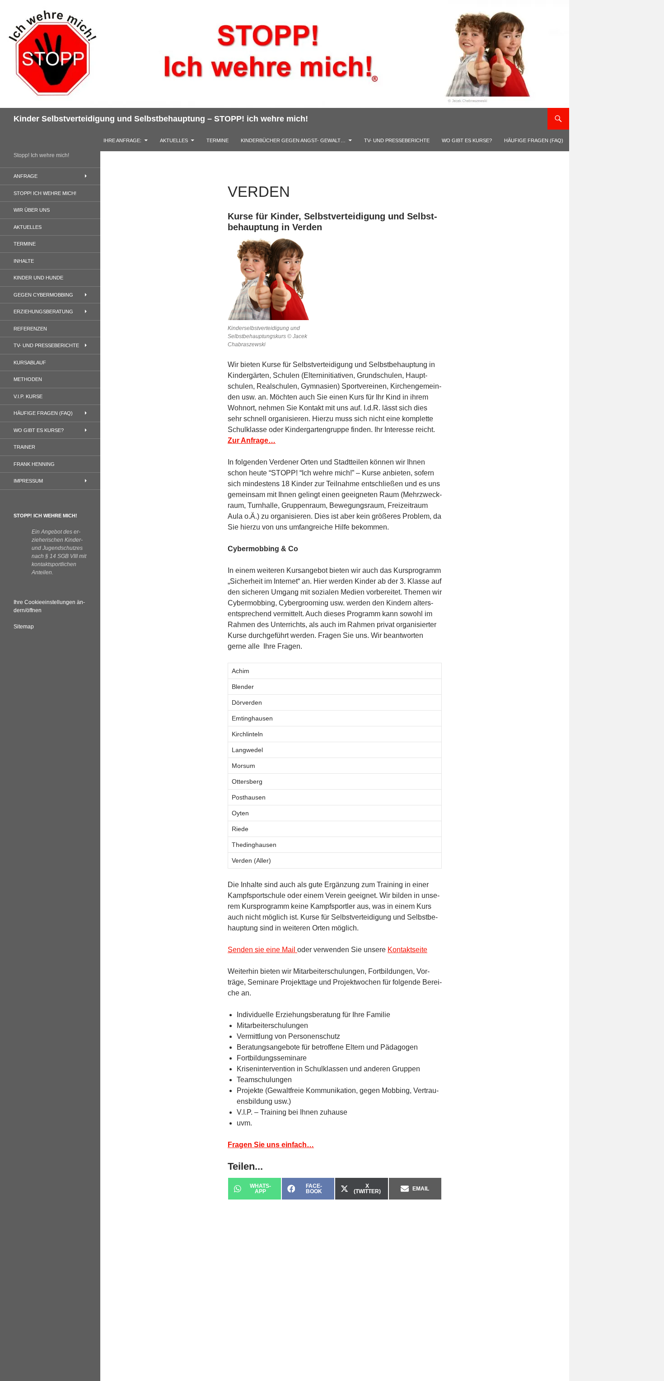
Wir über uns (32, 210)
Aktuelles (174, 140)
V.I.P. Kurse (28, 396)
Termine (217, 140)
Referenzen (30, 328)
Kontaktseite (407, 949)
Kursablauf (30, 362)
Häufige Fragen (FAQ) (533, 140)
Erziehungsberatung (43, 311)
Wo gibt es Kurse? (467, 140)
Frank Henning (34, 464)
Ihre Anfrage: (122, 140)
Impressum (28, 481)
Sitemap (24, 626)
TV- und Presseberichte (397, 140)
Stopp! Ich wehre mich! (45, 193)
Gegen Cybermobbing (43, 295)
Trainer (24, 447)
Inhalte (24, 261)
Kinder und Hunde (38, 277)
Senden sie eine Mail (262, 949)
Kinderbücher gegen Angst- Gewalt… (293, 140)
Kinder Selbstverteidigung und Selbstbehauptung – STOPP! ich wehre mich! (161, 118)
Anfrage (25, 176)
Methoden (28, 379)
